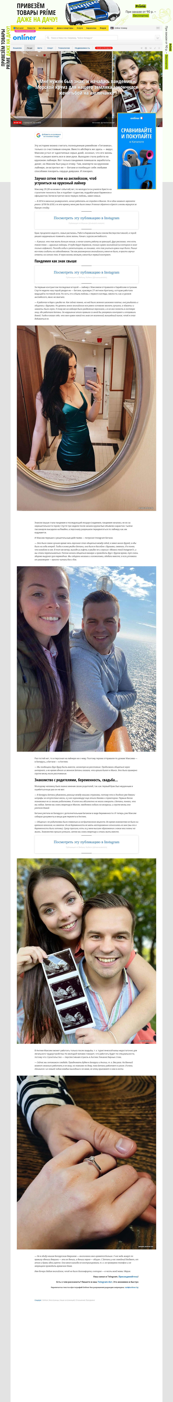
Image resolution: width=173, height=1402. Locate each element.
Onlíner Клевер (121, 28)
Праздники (90, 1300)
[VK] (150, 48)
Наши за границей (67, 1300)
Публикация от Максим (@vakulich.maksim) (86, 223)
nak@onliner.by (131, 1287)
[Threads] (159, 48)
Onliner (45, 1300)
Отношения (80, 1300)
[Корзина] (157, 37)
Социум (38, 1300)
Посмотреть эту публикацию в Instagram (86, 217)
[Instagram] (145, 48)
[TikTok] (155, 48)
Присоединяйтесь (128, 1276)
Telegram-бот (105, 1282)
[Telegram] (141, 48)
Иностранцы (54, 1300)
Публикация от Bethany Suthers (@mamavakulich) (86, 277)
